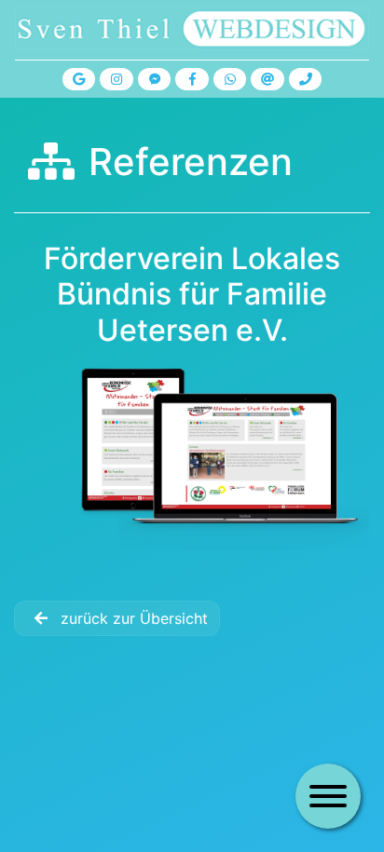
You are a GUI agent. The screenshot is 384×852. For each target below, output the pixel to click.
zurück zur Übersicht (132, 618)
